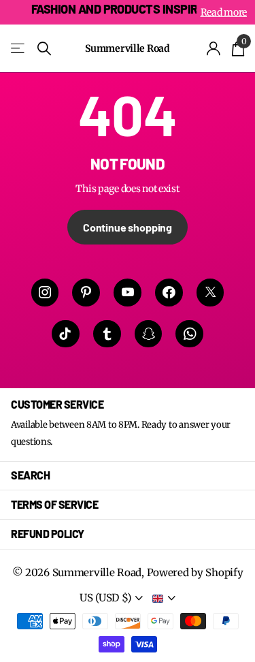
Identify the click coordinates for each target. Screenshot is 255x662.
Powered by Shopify (195, 572)
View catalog (19, 48)
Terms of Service (54, 504)
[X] (210, 292)
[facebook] (169, 292)
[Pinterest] (86, 292)
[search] (44, 48)
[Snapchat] (149, 334)
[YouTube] (127, 292)
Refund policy (47, 533)
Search (30, 475)
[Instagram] (45, 292)
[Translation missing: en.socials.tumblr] (107, 334)
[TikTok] (66, 334)
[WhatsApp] (189, 334)
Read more (224, 12)
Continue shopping (127, 227)
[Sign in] (214, 48)
